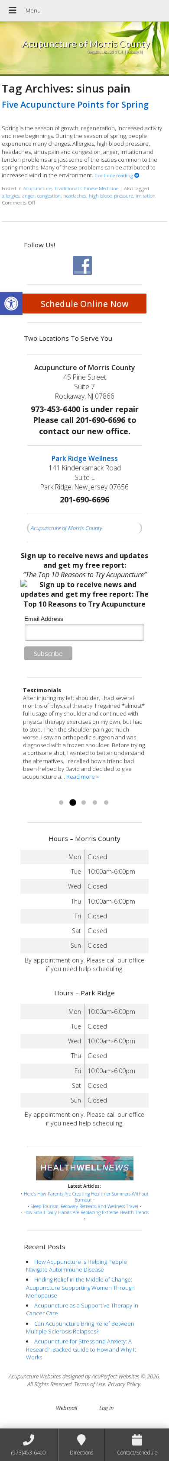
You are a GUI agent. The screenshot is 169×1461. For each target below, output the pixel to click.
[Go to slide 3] (83, 803)
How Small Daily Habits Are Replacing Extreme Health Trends (86, 1212)
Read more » (39, 792)
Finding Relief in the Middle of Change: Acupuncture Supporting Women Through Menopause (80, 1287)
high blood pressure (111, 195)
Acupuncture (37, 188)
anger (28, 195)
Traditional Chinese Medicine (86, 188)
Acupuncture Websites (35, 1376)
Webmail (66, 1408)
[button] (11, 303)
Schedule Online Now (85, 304)
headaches (74, 195)
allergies (11, 195)
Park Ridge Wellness (85, 458)
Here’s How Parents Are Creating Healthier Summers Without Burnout (86, 1197)
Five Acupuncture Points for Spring (75, 104)
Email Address (43, 618)
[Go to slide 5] (106, 803)
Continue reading (114, 175)
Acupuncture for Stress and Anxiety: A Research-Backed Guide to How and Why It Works (81, 1349)
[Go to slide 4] (95, 803)
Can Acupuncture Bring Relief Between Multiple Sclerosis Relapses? (80, 1327)
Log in (106, 1408)
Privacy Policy (124, 1384)
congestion (49, 195)
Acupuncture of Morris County (66, 528)
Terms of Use (89, 1384)
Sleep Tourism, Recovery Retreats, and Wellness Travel (84, 1206)
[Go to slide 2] (72, 803)
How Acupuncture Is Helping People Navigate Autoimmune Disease (76, 1265)
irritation (146, 195)
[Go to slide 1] (61, 803)
